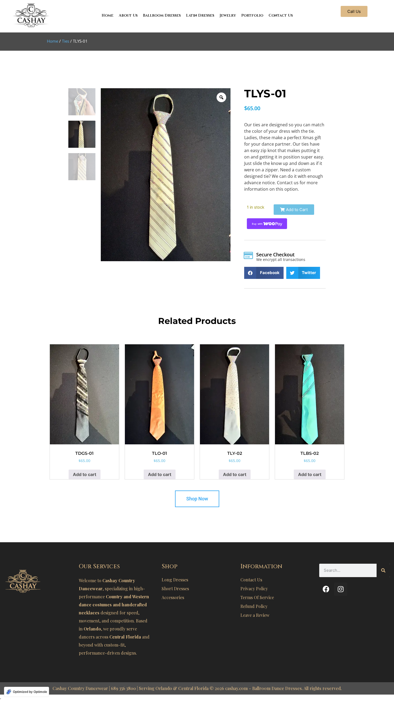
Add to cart (84, 474)
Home (107, 15)
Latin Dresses (200, 15)
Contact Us (281, 15)
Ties (65, 41)
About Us (128, 15)
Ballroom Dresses (162, 15)
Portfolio (252, 15)
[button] (294, 209)
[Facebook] (326, 589)
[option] (166, 174)
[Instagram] (340, 589)
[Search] (383, 570)
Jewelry (228, 15)
